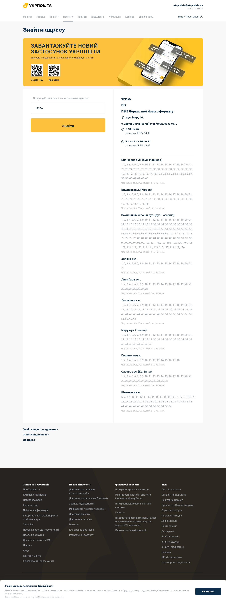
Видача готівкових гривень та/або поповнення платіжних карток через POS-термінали (136, 521)
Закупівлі (28, 524)
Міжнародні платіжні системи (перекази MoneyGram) (133, 496)
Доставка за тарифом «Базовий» (88, 498)
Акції (26, 550)
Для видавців (169, 520)
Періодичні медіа (171, 515)
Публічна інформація (35, 510)
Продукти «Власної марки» (177, 505)
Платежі (120, 512)
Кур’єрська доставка (81, 529)
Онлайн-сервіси (171, 489)
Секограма (167, 531)
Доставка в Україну (80, 519)
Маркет (27, 16)
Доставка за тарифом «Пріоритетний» (82, 491)
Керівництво (30, 505)
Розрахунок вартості (81, 534)
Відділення (98, 16)
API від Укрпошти (171, 557)
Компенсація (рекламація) (38, 561)
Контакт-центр (32, 555)
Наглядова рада (32, 500)
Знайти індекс (170, 536)
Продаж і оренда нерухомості (41, 529)
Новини (27, 545)
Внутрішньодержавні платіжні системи (133, 505)
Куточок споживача (34, 494)
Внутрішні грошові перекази (132, 489)
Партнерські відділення (175, 562)
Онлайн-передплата (173, 494)
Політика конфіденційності (50, 596)
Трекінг (54, 16)
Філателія (115, 16)
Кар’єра (130, 16)
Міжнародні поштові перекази (87, 508)
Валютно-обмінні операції (130, 530)
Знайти (68, 126)
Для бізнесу (146, 16)
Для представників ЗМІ (37, 540)
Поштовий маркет (172, 500)
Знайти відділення (35, 434)
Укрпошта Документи (82, 503)
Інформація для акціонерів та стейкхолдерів (40, 517)
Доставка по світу (79, 514)
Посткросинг (169, 526)
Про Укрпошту (31, 489)
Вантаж (73, 524)
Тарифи (82, 16)
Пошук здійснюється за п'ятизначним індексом (61, 98)
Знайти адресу (170, 541)
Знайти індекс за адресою (39, 429)
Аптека (41, 16)
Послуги (68, 16)
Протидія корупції (33, 534)
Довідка (28, 439)
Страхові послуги (171, 510)
